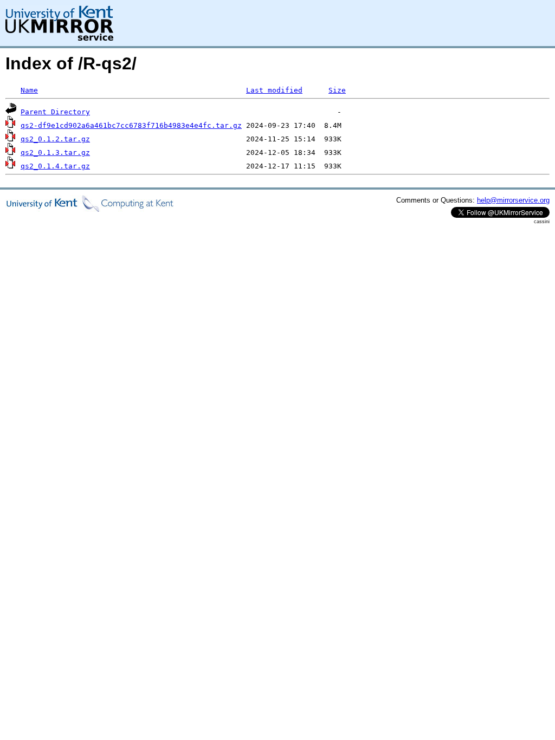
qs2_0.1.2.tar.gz (55, 139)
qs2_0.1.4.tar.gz (55, 166)
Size (337, 90)
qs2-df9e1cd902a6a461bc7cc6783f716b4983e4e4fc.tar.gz (131, 125)
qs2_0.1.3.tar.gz (55, 152)
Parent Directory (55, 112)
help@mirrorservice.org (513, 200)
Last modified (274, 90)
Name (29, 90)
